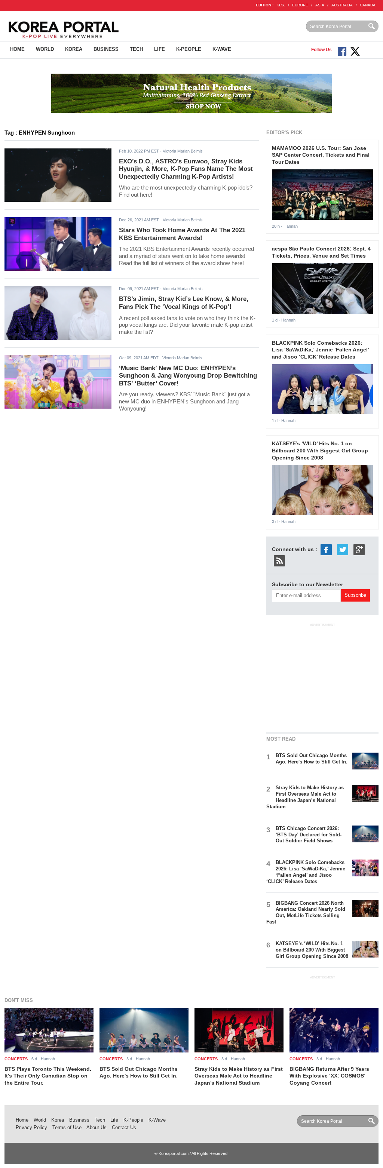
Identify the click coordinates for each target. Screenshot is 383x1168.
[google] (359, 549)
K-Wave (221, 49)
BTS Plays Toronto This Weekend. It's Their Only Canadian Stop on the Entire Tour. (47, 1076)
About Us (96, 1127)
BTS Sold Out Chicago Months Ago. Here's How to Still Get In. (311, 759)
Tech (136, 49)
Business (106, 49)
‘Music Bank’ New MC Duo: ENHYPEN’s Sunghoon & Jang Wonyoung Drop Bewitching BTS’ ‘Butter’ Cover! (188, 376)
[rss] (279, 560)
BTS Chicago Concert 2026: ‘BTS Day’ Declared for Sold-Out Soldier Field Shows (308, 835)
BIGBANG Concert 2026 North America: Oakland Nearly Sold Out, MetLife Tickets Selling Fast (305, 912)
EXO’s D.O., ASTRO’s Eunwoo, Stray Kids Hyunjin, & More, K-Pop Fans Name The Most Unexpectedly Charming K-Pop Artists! (186, 169)
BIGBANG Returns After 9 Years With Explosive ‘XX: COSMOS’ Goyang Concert (329, 1076)
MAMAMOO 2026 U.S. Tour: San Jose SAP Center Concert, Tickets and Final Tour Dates (321, 155)
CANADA (368, 5)
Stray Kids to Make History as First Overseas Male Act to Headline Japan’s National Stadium (305, 797)
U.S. (281, 5)
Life (159, 49)
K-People (188, 49)
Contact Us (124, 1127)
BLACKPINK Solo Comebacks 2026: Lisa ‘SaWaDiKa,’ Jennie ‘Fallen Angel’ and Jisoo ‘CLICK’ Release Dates (320, 350)
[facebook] (326, 549)
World (45, 49)
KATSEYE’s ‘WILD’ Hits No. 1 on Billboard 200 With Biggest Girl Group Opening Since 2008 (320, 450)
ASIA (319, 5)
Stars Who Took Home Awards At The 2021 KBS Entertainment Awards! (182, 234)
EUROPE (300, 5)
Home (17, 49)
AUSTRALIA (342, 5)
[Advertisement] (322, 676)
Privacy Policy (31, 1127)
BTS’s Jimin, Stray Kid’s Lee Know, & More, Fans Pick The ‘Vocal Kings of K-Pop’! (183, 302)
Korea (73, 49)
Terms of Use (67, 1127)
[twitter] (342, 549)
